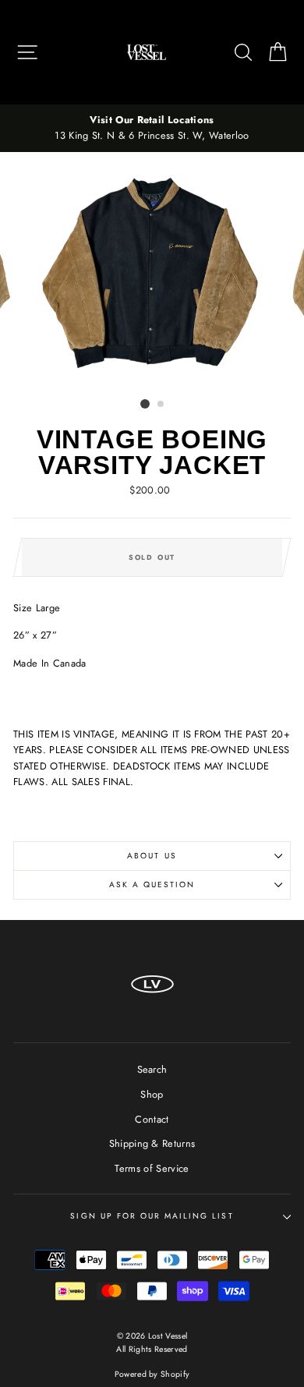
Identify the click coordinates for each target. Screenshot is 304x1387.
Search (152, 1069)
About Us (151, 856)
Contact (151, 1119)
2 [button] (161, 405)
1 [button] (145, 404)
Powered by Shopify (152, 1374)
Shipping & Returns (152, 1143)
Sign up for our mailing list (151, 1216)
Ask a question (152, 884)
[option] (152, 128)
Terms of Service (152, 1168)
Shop (151, 1094)
